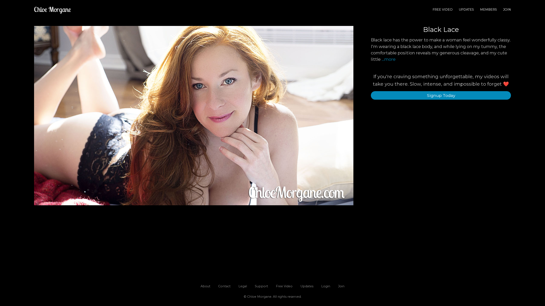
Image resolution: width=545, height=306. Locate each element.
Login (325, 286)
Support (261, 286)
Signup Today (441, 95)
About (205, 286)
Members (488, 9)
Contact (224, 286)
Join (507, 9)
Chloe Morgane (52, 9)
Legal (242, 286)
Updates (466, 9)
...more (389, 59)
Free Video (443, 9)
